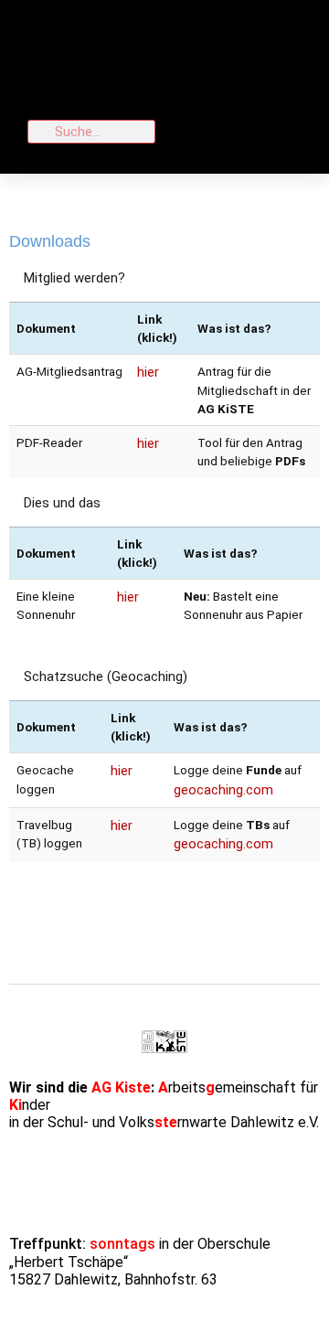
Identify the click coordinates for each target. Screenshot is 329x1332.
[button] (237, 58)
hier (148, 372)
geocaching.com (223, 790)
